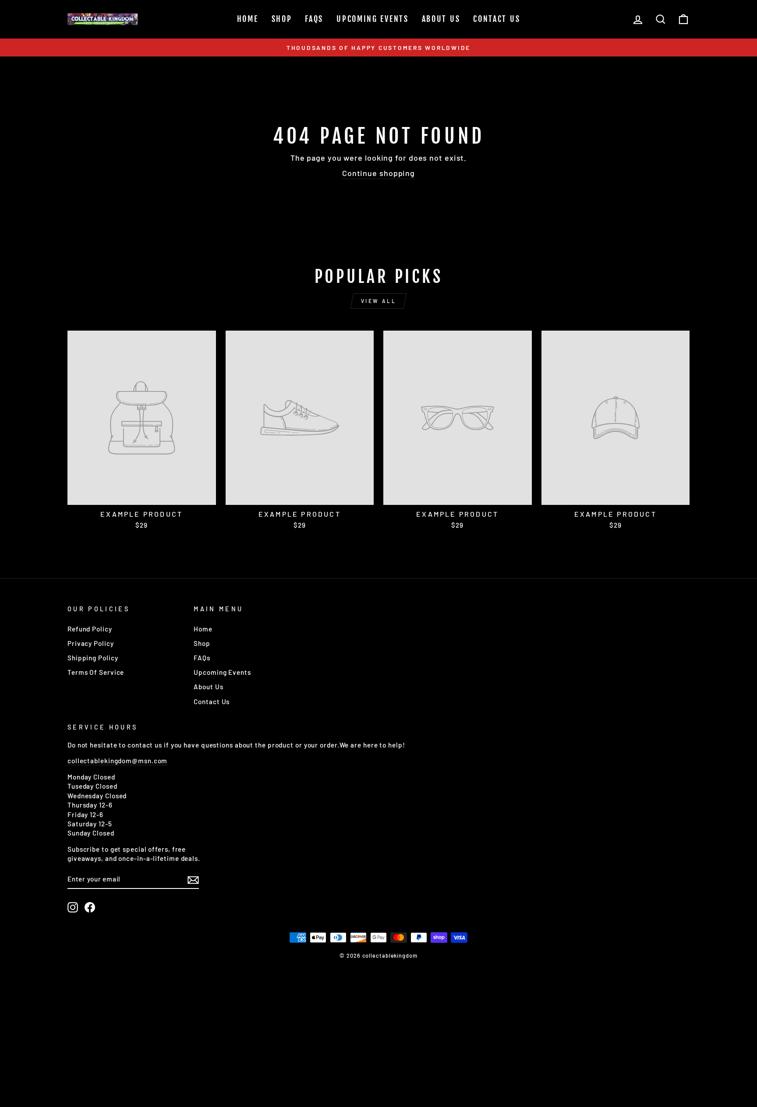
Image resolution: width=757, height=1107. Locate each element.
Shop (282, 19)
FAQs (314, 19)
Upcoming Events (372, 19)
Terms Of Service (95, 672)
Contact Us (496, 19)
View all (378, 301)
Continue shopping (378, 173)
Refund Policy (89, 629)
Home (247, 19)
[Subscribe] (193, 879)
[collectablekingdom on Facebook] (90, 907)
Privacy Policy (90, 643)
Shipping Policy (92, 658)
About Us (441, 19)
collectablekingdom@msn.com (117, 761)
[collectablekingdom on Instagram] (72, 907)
